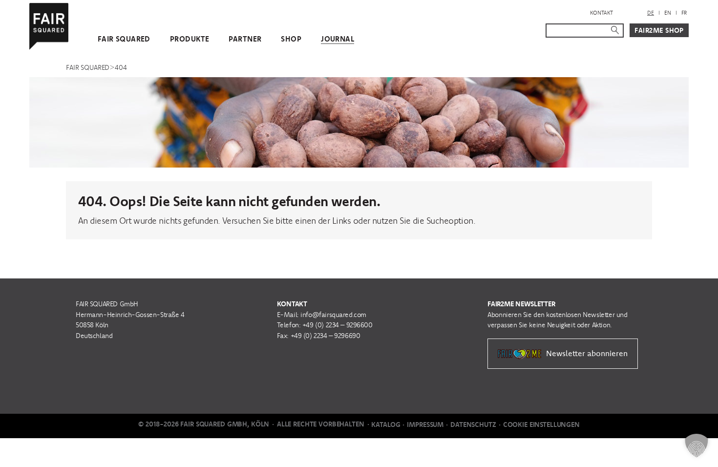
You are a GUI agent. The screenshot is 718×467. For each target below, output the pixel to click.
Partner (245, 38)
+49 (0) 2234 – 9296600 (337, 324)
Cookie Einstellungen (541, 424)
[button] (696, 445)
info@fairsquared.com (333, 314)
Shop (291, 38)
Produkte (189, 38)
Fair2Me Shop (659, 30)
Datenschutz (473, 424)
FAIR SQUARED (124, 38)
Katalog (385, 424)
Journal (337, 38)
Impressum (425, 424)
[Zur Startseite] (48, 24)
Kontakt (601, 12)
